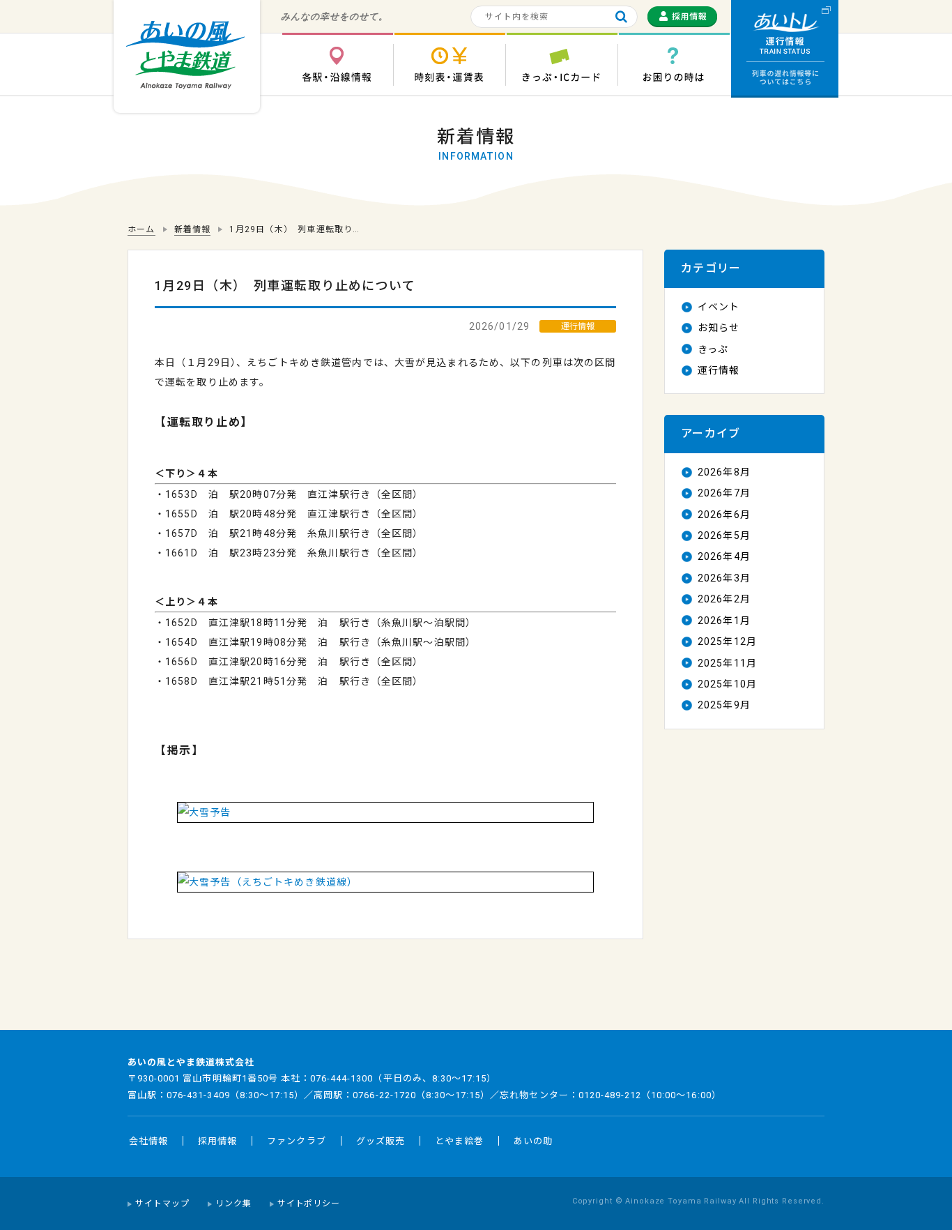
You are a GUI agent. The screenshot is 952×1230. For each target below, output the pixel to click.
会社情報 (148, 1141)
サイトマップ (162, 1203)
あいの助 (533, 1141)
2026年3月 (724, 578)
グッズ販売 (380, 1141)
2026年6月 (724, 514)
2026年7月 (724, 493)
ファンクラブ (296, 1141)
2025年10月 (727, 684)
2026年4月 (724, 556)
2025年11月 (727, 663)
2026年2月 (724, 599)
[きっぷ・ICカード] (561, 64)
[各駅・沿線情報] (337, 64)
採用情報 (217, 1141)
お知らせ (718, 327)
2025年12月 (727, 641)
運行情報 (718, 370)
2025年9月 (724, 705)
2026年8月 (724, 472)
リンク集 (233, 1203)
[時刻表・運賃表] (449, 64)
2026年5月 (724, 535)
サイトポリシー (309, 1203)
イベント (718, 306)
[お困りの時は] (674, 64)
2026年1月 (724, 620)
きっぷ (713, 349)
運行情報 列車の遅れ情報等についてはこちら (784, 49)
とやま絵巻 (459, 1141)
